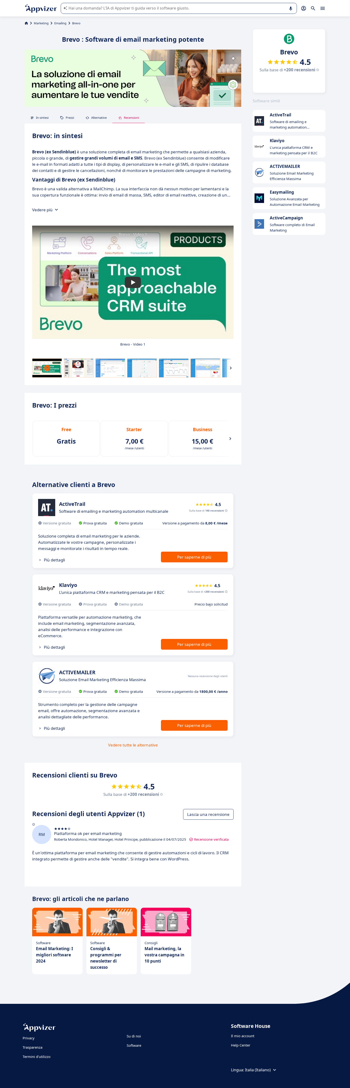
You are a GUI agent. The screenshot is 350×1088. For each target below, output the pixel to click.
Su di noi (134, 1036)
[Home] (26, 23)
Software (134, 1045)
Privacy (29, 1038)
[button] (133, 282)
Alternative (99, 117)
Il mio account (242, 1035)
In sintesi (42, 117)
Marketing (41, 23)
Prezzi (70, 117)
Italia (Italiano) (258, 1069)
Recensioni (131, 117)
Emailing (60, 23)
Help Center (240, 1045)
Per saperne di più (194, 557)
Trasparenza (32, 1047)
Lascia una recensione (208, 814)
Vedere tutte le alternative (133, 744)
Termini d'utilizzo (36, 1056)
